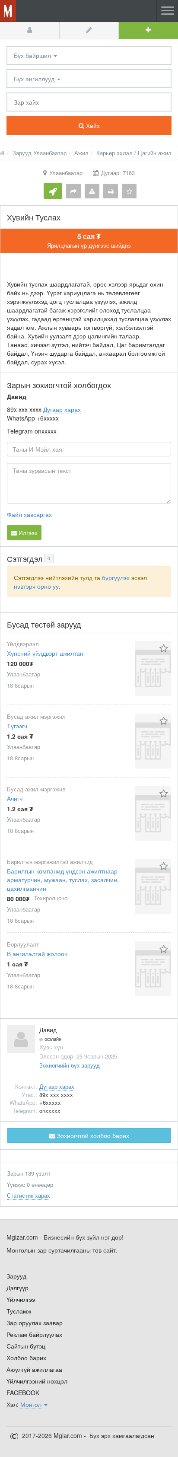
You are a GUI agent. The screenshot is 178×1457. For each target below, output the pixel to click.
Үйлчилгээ (20, 1299)
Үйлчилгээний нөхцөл (36, 1381)
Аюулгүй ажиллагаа (34, 1369)
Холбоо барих (26, 1357)
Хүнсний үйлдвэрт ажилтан (45, 653)
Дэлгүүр (17, 1287)
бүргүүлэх (116, 577)
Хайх (92, 125)
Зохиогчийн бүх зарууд (69, 1065)
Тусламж (18, 1311)
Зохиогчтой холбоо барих (92, 1135)
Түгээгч (17, 725)
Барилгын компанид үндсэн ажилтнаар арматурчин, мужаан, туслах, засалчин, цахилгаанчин (63, 880)
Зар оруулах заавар (34, 1322)
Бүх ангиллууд (35, 78)
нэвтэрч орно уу (36, 586)
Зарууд (16, 1276)
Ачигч (14, 798)
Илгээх (27, 532)
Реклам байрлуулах (34, 1334)
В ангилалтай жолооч (37, 953)
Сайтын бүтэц (25, 1346)
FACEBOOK (22, 1392)
